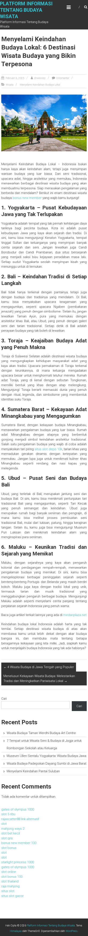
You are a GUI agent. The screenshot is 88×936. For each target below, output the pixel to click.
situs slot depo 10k (48, 449)
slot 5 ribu (8, 814)
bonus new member (27, 198)
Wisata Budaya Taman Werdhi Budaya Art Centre (41, 733)
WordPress (72, 931)
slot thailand (10, 881)
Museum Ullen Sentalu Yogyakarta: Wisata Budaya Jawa (46, 756)
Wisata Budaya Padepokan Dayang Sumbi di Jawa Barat (46, 763)
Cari (4, 699)
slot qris (7, 838)
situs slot (7, 891)
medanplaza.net (75, 615)
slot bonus (8, 848)
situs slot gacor (12, 896)
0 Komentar (62, 78)
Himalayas (16, 931)
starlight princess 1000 (17, 862)
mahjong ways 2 (12, 829)
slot (4, 824)
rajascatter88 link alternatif (20, 819)
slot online (8, 872)
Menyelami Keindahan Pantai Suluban (33, 771)
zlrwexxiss (39, 78)
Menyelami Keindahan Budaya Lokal (40, 84)
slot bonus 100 (11, 877)
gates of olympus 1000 (17, 809)
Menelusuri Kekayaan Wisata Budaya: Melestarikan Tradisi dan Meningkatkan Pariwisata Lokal (39, 678)
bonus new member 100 (18, 843)
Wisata (9, 84)
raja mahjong (10, 886)
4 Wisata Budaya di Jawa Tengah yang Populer (38, 667)
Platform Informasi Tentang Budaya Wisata (26, 10)
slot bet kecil (10, 833)
